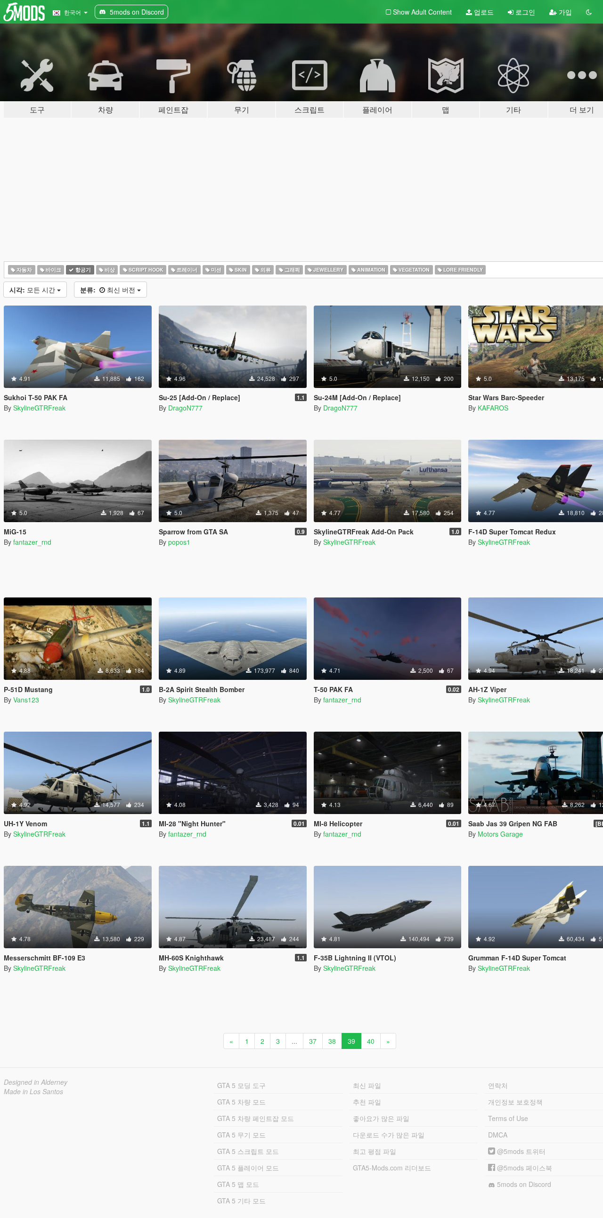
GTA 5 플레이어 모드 (248, 1167)
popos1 (179, 542)
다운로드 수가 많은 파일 (388, 1134)
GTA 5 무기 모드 (241, 1134)
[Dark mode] (589, 12)
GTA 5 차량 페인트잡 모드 (255, 1118)
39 (351, 1041)
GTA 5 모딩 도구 (241, 1085)
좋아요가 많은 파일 (381, 1118)
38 (332, 1041)
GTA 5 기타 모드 (241, 1200)
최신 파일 (367, 1085)
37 (313, 1041)
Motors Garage (500, 834)
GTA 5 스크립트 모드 (248, 1151)
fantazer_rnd (32, 542)
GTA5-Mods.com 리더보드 (392, 1167)
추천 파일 (367, 1101)
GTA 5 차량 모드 (241, 1101)
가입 (564, 11)
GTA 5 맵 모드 (238, 1184)
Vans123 (26, 699)
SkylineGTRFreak (39, 407)
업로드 (483, 11)
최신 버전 (108, 289)
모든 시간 (33, 289)
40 (371, 1041)
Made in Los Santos (33, 1091)
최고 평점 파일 (374, 1151)
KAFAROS (493, 407)
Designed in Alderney (35, 1082)
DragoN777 (185, 407)
